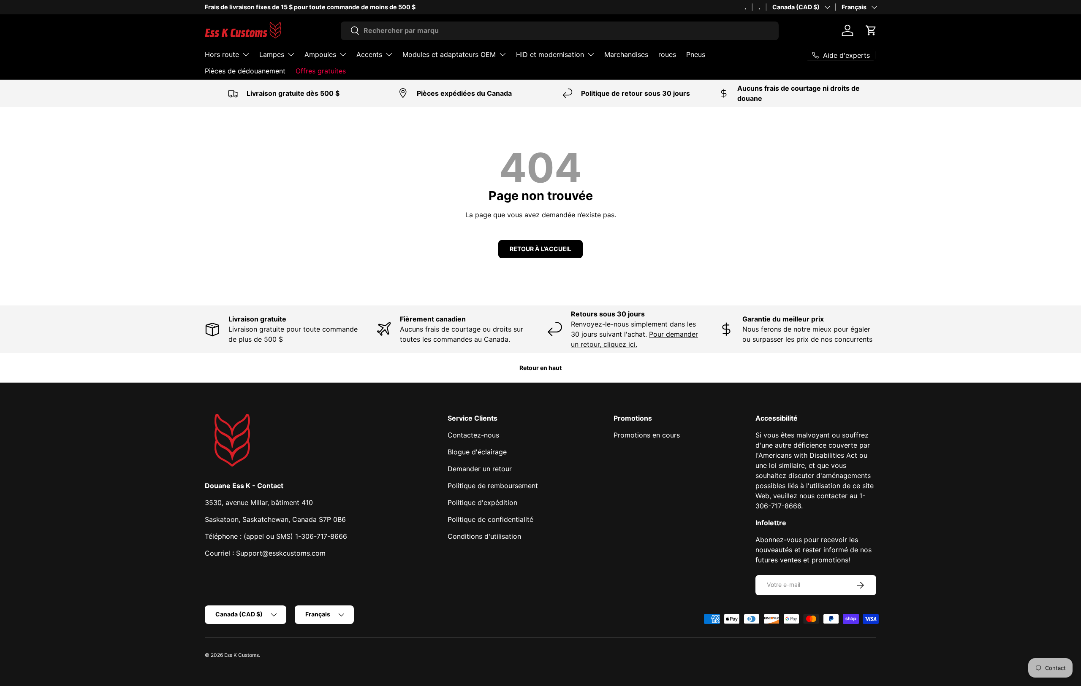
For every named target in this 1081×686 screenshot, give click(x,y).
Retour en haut (540, 367)
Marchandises (626, 54)
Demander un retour (480, 469)
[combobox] (560, 30)
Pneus (695, 54)
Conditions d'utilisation (484, 536)
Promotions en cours (647, 435)
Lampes (271, 54)
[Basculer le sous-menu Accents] (389, 54)
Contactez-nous (473, 435)
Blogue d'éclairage (477, 452)
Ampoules (320, 54)
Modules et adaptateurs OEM (449, 54)
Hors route (222, 54)
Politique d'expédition (482, 502)
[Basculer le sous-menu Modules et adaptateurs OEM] (502, 54)
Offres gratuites (321, 71)
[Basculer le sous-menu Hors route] (246, 54)
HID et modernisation (550, 54)
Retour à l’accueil (540, 248)
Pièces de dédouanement (245, 71)
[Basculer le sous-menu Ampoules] (343, 54)
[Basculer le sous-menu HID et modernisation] (591, 54)
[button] (871, 30)
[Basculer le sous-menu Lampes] (291, 54)
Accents (369, 54)
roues (667, 54)
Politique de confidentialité (490, 519)
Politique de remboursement (493, 485)
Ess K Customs (241, 655)
